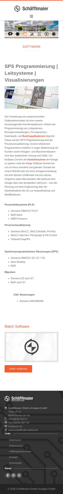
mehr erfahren (18, 368)
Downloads (15, 463)
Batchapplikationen (34, 136)
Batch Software (17, 326)
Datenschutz (16, 445)
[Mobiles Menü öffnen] (31, 16)
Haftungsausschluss (20, 451)
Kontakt (13, 457)
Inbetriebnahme (36, 159)
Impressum (15, 440)
